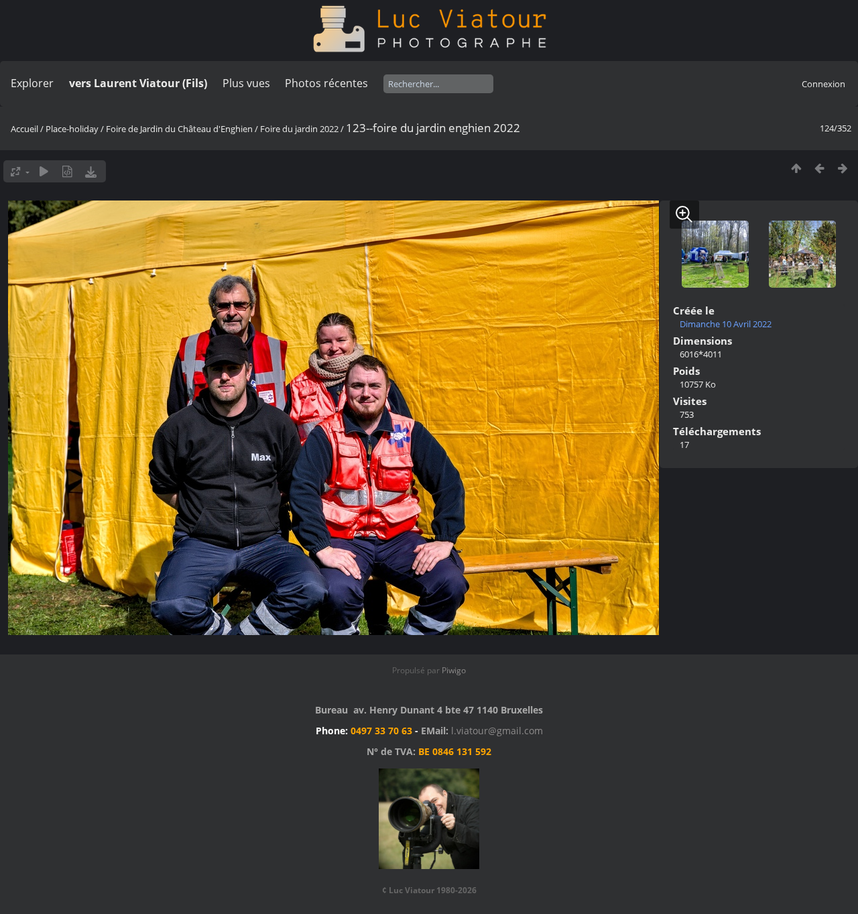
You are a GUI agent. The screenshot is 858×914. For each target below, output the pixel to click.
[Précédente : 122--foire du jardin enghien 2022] (819, 168)
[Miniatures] (796, 168)
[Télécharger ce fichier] (91, 171)
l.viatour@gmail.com (497, 730)
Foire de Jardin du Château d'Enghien (179, 129)
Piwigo (454, 670)
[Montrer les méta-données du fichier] (67, 171)
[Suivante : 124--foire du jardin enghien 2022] (843, 168)
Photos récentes (326, 83)
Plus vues (246, 83)
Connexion (823, 84)
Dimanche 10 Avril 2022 (726, 324)
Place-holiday (72, 129)
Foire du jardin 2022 (299, 129)
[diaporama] (44, 171)
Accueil (24, 129)
